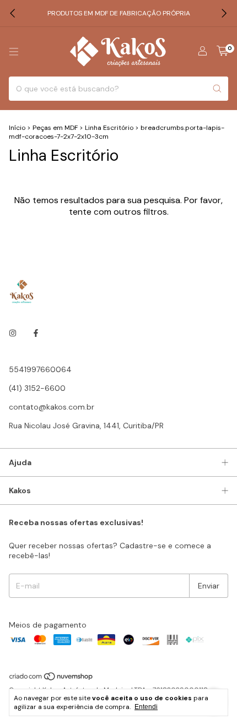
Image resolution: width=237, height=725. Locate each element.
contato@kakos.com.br (51, 407)
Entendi (146, 707)
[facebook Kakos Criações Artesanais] (36, 333)
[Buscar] (217, 89)
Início (17, 127)
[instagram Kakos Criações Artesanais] (13, 333)
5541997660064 (40, 369)
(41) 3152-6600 (37, 388)
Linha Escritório (109, 127)
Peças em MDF (55, 127)
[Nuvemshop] (51, 678)
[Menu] (14, 52)
